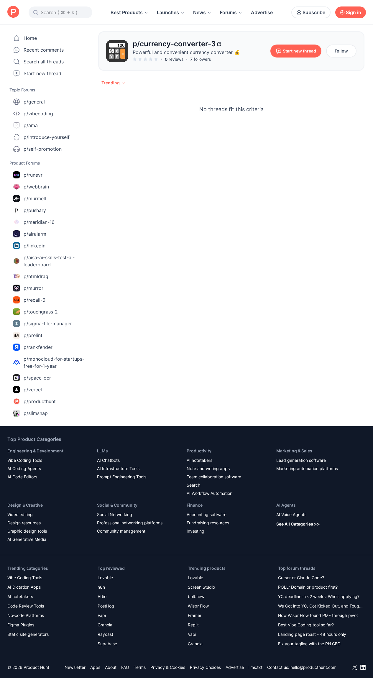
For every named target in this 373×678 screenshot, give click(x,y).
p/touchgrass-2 (41, 312)
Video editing (20, 514)
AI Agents (286, 505)
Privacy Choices (205, 667)
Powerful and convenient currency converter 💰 (186, 52)
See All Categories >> (298, 523)
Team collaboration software (214, 476)
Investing (195, 530)
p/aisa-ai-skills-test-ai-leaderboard (49, 261)
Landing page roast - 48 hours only (312, 634)
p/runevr (33, 175)
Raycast (105, 634)
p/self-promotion (43, 149)
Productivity (199, 450)
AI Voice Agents (291, 514)
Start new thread (42, 73)
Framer (194, 615)
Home (30, 38)
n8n (101, 587)
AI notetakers (199, 460)
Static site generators (28, 634)
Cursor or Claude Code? (301, 577)
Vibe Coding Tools (24, 460)
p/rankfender (38, 347)
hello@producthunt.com (313, 667)
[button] (113, 82)
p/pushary (35, 210)
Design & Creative (25, 505)
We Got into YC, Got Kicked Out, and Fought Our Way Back (320, 606)
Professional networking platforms (129, 522)
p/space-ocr (37, 378)
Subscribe (314, 12)
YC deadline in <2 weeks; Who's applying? (318, 596)
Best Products (127, 12)
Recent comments (44, 50)
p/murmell (35, 198)
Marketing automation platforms (307, 468)
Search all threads (44, 62)
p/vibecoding (38, 113)
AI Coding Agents (24, 468)
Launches (168, 12)
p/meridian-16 (39, 222)
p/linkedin (34, 246)
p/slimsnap (36, 413)
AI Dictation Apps (24, 587)
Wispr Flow (198, 605)
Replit (193, 624)
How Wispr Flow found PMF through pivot (318, 615)
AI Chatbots (108, 460)
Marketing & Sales (294, 450)
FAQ (125, 667)
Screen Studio (201, 587)
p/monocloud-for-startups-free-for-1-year (54, 362)
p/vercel (33, 390)
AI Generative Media (26, 539)
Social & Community (117, 505)
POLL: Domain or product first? (308, 587)
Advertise (262, 12)
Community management (121, 530)
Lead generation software (301, 460)
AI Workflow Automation (209, 493)
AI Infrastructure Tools (118, 468)
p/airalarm (35, 234)
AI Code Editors (22, 476)
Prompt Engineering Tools (121, 476)
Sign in (353, 12)
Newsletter (75, 667)
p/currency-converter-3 (174, 44)
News (199, 12)
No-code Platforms (25, 615)
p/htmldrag (36, 276)
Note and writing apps (208, 468)
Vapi (102, 615)
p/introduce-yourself (47, 137)
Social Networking (114, 514)
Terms (140, 667)
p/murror (33, 288)
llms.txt (255, 667)
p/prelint (33, 335)
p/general (34, 102)
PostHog (106, 605)
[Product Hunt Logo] (13, 12)
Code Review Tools (25, 605)
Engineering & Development (35, 450)
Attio (102, 596)
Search (193, 484)
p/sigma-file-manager (48, 323)
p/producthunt (40, 401)
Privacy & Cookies (167, 667)
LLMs (102, 450)
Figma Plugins (20, 624)
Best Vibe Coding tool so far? (306, 624)
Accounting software (206, 514)
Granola (105, 624)
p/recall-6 (34, 300)
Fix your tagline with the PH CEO (309, 643)
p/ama (31, 125)
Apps (95, 667)
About (110, 667)
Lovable (105, 577)
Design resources (24, 522)
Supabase (107, 643)
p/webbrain (36, 187)
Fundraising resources (208, 522)
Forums (228, 12)
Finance (195, 505)
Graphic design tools (27, 530)
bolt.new (196, 596)
